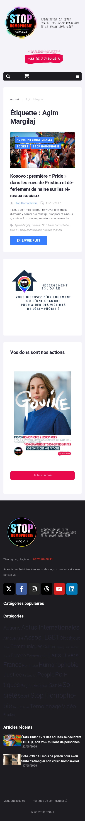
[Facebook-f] (21, 589)
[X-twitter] (9, 589)
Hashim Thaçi (18, 229)
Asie (19, 638)
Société (22, 146)
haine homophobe (58, 225)
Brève (6, 647)
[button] (77, 76)
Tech (16, 707)
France (12, 664)
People (45, 674)
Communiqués (26, 646)
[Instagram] (34, 589)
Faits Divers (63, 655)
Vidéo (69, 706)
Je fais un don (42, 475)
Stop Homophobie (46, 146)
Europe (18, 655)
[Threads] (46, 589)
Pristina (57, 229)
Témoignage (45, 706)
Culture (49, 646)
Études (9, 714)
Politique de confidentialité (50, 800)
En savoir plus (28, 240)
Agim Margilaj (23, 225)
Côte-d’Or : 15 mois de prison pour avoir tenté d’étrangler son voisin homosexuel (50, 758)
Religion (41, 685)
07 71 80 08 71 (43, 559)
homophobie (34, 229)
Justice (12, 674)
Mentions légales (14, 800)
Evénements (37, 656)
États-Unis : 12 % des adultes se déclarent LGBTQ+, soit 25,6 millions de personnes (51, 739)
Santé (55, 685)
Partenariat (29, 675)
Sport (23, 696)
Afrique (9, 638)
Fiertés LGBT (39, 225)
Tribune (24, 707)
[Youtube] (59, 589)
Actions (12, 628)
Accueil (15, 99)
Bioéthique (70, 638)
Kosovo (47, 229)
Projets (27, 686)
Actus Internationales (34, 139)
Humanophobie (58, 664)
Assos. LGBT (42, 637)
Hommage (30, 666)
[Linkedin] (72, 589)
